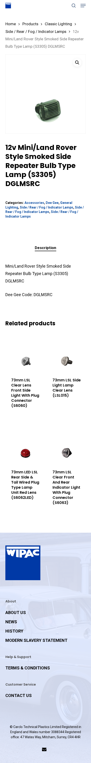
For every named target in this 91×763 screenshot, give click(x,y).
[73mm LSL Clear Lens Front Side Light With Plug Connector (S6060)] (25, 352)
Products (30, 24)
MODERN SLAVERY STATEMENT (36, 640)
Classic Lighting (58, 24)
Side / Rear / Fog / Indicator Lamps (35, 31)
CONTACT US (18, 695)
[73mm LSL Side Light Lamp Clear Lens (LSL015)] (67, 352)
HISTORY (14, 631)
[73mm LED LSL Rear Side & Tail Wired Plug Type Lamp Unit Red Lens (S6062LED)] (25, 444)
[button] (83, 5)
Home (10, 24)
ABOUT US (15, 612)
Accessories (34, 203)
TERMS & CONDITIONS (27, 667)
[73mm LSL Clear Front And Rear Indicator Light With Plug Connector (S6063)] (67, 444)
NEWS (11, 621)
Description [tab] (45, 247)
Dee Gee (52, 203)
